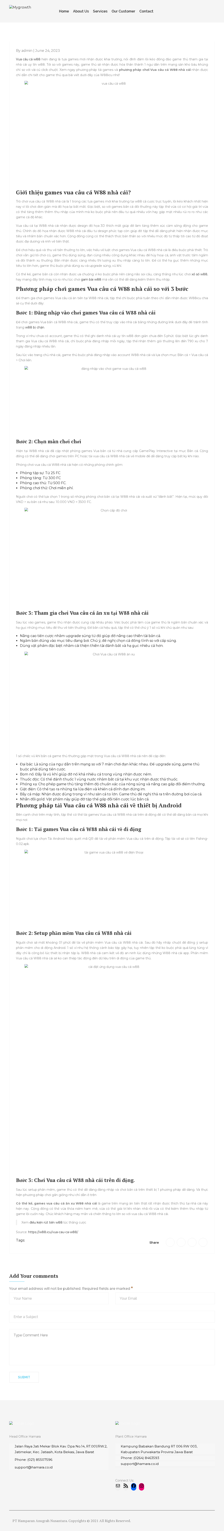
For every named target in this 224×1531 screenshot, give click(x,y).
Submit (24, 1377)
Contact (146, 11)
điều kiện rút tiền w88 (46, 1222)
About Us (81, 11)
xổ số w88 (199, 274)
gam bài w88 (91, 279)
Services (100, 11)
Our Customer (123, 11)
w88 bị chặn (34, 327)
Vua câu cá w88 (28, 59)
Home (64, 11)
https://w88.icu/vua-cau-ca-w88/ (53, 1232)
